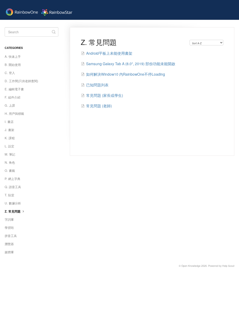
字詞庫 (9, 219)
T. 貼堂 (9, 195)
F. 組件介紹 (12, 97)
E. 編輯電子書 (14, 89)
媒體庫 (9, 252)
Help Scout (228, 265)
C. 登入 (10, 73)
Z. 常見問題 (13, 211)
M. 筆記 (10, 154)
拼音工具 (11, 235)
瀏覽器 (9, 244)
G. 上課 (10, 105)
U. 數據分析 (13, 203)
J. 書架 (9, 130)
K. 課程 (10, 138)
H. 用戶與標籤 (14, 113)
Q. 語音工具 (13, 187)
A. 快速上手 (13, 56)
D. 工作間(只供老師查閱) (21, 81)
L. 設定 (9, 146)
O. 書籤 (10, 170)
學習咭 (9, 227)
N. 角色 (10, 162)
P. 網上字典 (12, 178)
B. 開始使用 (13, 64)
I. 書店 (9, 121)
